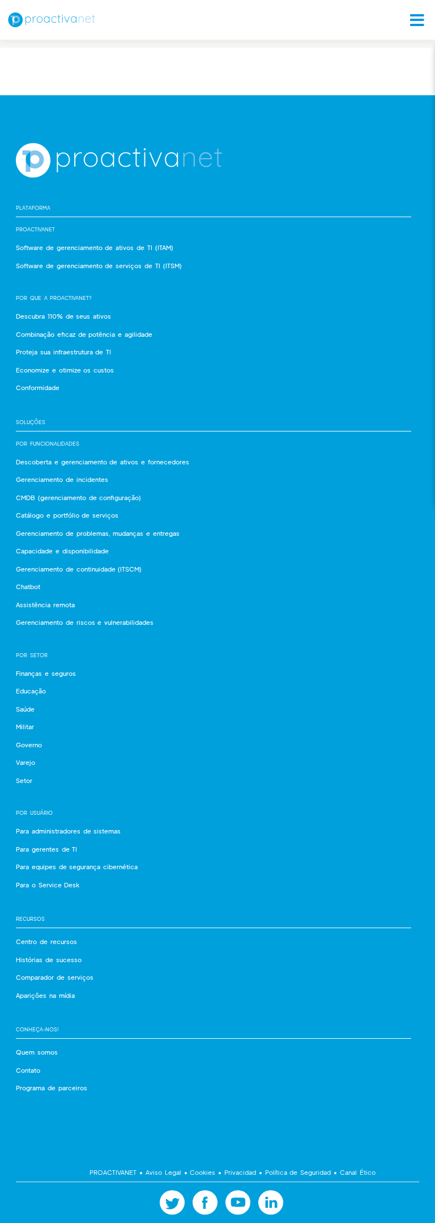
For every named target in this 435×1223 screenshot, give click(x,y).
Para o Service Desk (47, 884)
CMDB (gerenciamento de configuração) (78, 497)
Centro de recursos (46, 941)
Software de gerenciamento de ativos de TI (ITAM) (94, 247)
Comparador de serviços (54, 977)
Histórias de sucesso (49, 959)
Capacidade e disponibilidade (62, 551)
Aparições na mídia (45, 995)
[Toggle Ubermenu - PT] (413, 20)
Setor (24, 780)
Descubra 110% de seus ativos (63, 316)
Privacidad (240, 1172)
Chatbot (28, 586)
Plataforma (33, 208)
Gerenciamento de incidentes (62, 479)
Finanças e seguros (46, 673)
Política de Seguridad (298, 1172)
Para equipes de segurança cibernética (77, 866)
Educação (31, 691)
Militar (25, 726)
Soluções (30, 422)
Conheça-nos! (37, 1029)
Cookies (203, 1172)
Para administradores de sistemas (68, 831)
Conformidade (37, 387)
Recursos (30, 919)
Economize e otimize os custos (65, 370)
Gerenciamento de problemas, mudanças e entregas (98, 533)
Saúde (25, 709)
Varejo (25, 762)
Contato (28, 1070)
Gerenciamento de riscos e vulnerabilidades (84, 622)
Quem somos (37, 1052)
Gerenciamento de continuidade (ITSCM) (79, 569)
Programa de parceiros (51, 1087)
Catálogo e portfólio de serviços (67, 515)
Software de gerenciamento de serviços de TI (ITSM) (99, 265)
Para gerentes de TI (46, 849)
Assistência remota (45, 604)
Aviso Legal (163, 1172)
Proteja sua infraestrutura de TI (63, 352)
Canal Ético (356, 1172)
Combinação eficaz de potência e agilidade (84, 334)
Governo (29, 744)
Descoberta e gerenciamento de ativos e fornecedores (102, 461)
